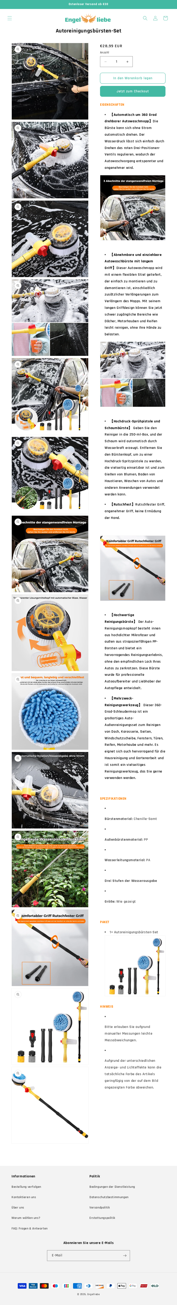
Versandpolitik (99, 1208)
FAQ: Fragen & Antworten (30, 1228)
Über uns (18, 1208)
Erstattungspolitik (102, 1218)
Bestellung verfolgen (26, 1187)
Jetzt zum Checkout (133, 91)
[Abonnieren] (125, 1255)
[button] (10, 18)
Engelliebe (93, 1294)
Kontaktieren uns (24, 1197)
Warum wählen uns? (26, 1218)
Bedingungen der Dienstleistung (112, 1187)
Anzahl (104, 52)
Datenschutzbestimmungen (109, 1197)
